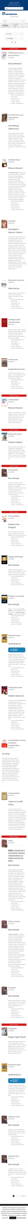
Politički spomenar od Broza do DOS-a (15, 54)
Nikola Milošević (15, 63)
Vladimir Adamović (16, 695)
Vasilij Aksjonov (14, 643)
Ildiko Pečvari (13, 288)
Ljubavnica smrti (14, 1116)
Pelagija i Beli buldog (15, 557)
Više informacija (21, 1218)
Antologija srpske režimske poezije (14, 320)
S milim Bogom (13, 399)
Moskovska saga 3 (14, 1064)
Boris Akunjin (13, 478)
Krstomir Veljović (15, 442)
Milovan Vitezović (15, 168)
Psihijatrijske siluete (15, 687)
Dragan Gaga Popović (17, 1037)
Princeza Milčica (14, 516)
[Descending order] (22, 33)
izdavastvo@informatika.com (14, 5)
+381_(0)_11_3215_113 (13, 3)
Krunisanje (12, 987)
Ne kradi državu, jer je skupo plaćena (15, 116)
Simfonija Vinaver (14, 160)
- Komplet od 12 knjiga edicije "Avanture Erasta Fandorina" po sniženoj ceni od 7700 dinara (16, 855)
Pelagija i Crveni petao (16, 596)
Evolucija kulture (14, 793)
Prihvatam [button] (12, 1218)
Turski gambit (13, 470)
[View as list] (15, 42)
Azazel (10, 840)
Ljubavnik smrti (13, 1156)
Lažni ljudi (11, 221)
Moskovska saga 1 (14, 635)
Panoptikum (12, 1028)
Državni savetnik (14, 921)
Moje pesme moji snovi (16, 280)
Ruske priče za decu (15, 434)
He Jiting (5, 753)
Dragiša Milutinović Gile (16, 369)
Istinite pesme (13, 359)
